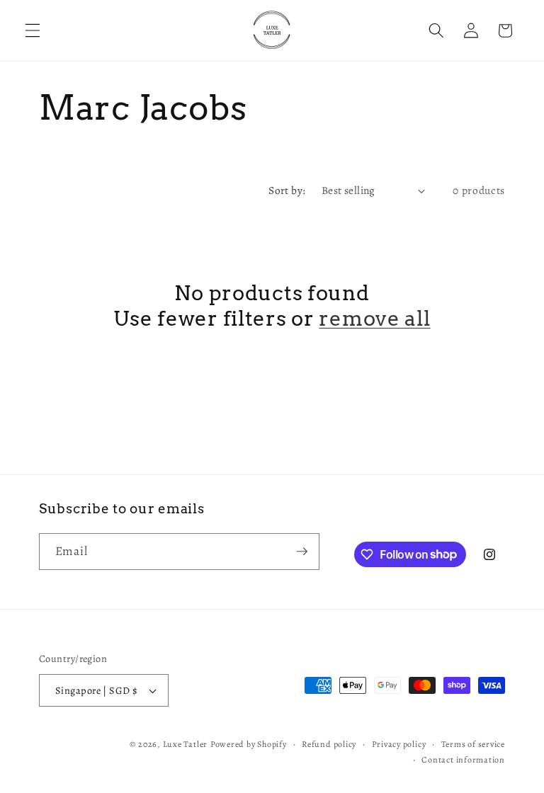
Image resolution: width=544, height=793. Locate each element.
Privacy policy (399, 744)
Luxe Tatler (185, 744)
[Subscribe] (302, 551)
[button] (33, 30)
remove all (374, 318)
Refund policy (329, 744)
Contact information (463, 759)
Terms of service (473, 744)
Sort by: (287, 190)
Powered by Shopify (248, 744)
